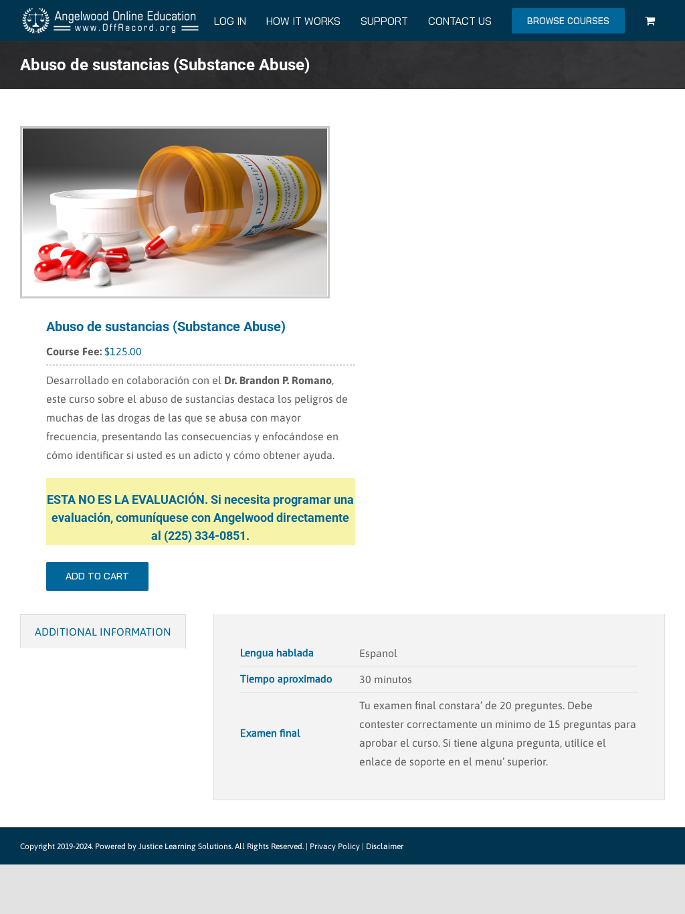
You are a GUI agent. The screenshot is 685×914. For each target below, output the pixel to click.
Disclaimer (384, 846)
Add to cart (97, 576)
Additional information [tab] (103, 632)
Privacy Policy (335, 846)
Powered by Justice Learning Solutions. (164, 846)
